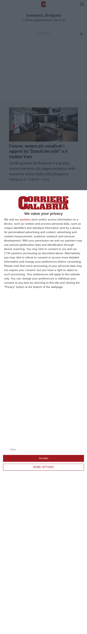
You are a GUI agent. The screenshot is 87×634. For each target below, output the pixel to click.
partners (25, 219)
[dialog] (43, 412)
